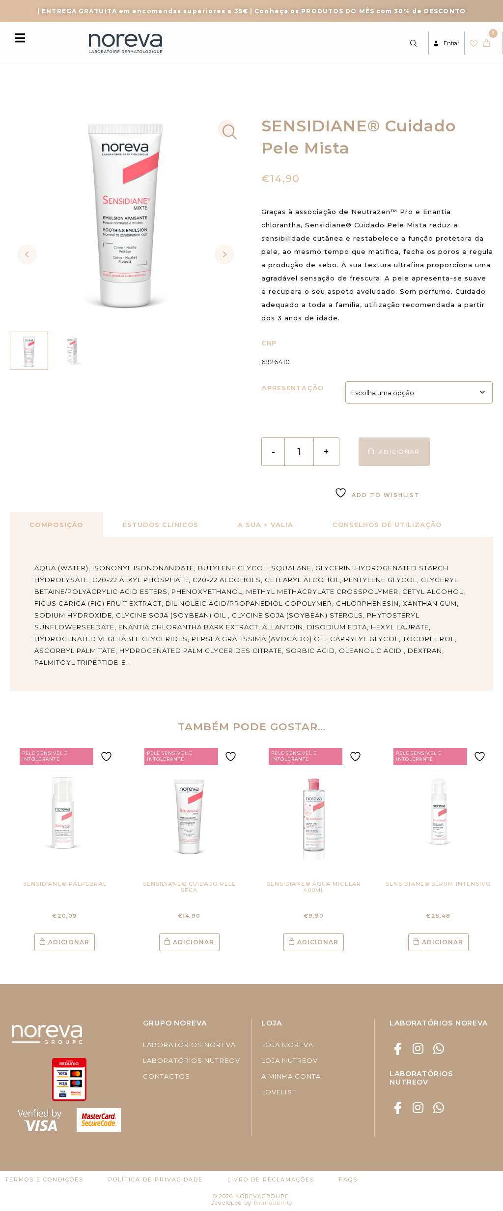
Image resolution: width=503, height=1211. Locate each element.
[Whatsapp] (438, 1048)
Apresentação (293, 388)
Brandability (273, 1202)
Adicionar (68, 942)
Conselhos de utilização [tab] (387, 524)
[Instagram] (418, 1048)
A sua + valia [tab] (265, 524)
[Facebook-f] (398, 1048)
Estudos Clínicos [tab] (160, 524)
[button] (226, 129)
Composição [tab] (56, 524)
